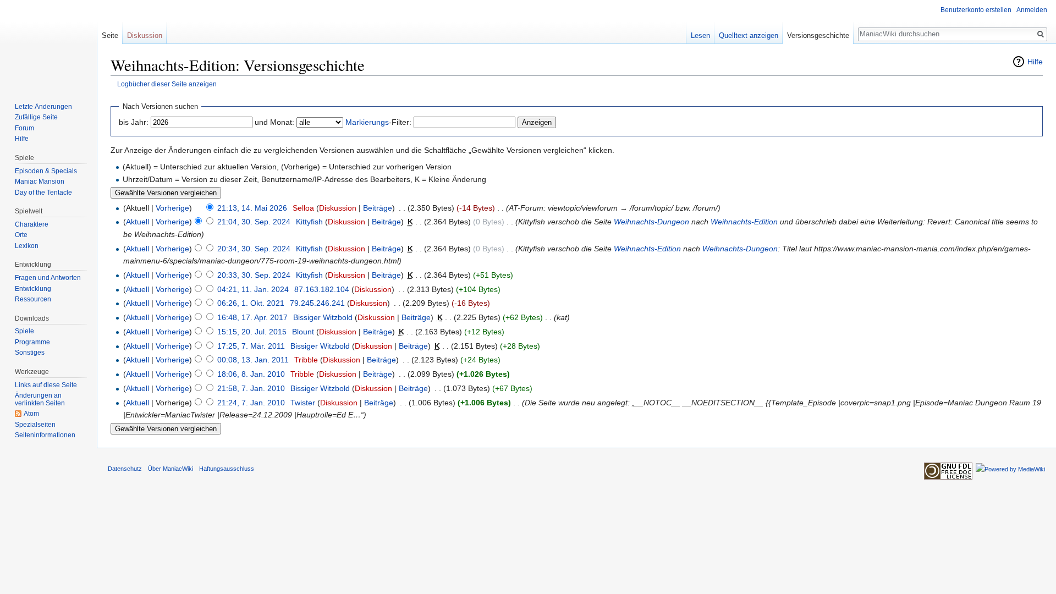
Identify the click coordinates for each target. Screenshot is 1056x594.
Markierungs (367, 122)
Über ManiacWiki (170, 468)
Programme (32, 342)
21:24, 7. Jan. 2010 (251, 402)
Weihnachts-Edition (744, 221)
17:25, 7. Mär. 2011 (251, 346)
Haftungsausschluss (226, 468)
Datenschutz (125, 468)
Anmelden (1031, 10)
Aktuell (137, 221)
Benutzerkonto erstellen (976, 10)
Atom (31, 413)
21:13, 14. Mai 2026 (252, 208)
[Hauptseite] (48, 44)
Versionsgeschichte (818, 35)
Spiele (24, 331)
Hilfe (1035, 61)
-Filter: (378, 122)
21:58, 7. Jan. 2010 (251, 388)
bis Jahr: (133, 122)
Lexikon (26, 246)
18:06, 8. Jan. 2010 (251, 374)
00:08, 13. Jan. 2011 (253, 359)
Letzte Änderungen (43, 107)
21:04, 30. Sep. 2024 (253, 221)
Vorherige (172, 208)
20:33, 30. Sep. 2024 (253, 275)
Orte (21, 235)
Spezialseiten (35, 424)
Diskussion (337, 208)
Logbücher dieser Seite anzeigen (167, 83)
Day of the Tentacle (43, 192)
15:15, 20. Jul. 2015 (252, 331)
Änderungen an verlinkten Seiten (40, 399)
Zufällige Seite (36, 117)
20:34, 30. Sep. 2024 (253, 248)
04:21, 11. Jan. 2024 (253, 289)
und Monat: (274, 122)
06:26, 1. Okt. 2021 (250, 303)
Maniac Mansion (39, 181)
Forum (24, 128)
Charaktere (31, 224)
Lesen (700, 35)
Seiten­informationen (45, 435)
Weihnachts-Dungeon (651, 221)
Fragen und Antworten (48, 278)
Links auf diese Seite (46, 385)
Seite (110, 35)
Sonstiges (30, 352)
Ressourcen (33, 299)
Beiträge (377, 208)
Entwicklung (33, 289)
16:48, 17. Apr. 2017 (252, 317)
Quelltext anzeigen (748, 35)
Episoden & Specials (46, 171)
